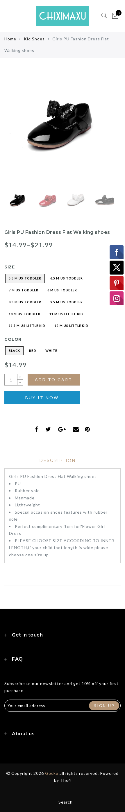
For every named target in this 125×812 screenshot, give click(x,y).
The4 (65, 780)
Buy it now (42, 397)
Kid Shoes (34, 38)
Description (57, 460)
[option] (62, 127)
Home (10, 38)
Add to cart (53, 379)
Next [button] (102, 131)
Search (65, 802)
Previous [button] (14, 130)
